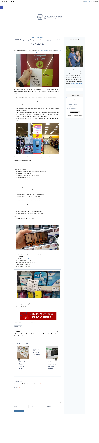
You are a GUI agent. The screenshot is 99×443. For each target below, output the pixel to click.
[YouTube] (14, 1)
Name (16, 406)
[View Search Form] (82, 31)
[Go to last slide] (19, 359)
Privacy (77, 95)
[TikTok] (9, 1)
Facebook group (87, 1)
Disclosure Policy (44, 50)
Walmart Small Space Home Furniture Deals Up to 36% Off (23, 365)
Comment (17, 387)
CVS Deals (34, 37)
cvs (20, 326)
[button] (1, 7)
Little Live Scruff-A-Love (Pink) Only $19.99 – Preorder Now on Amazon (25, 333)
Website (49, 406)
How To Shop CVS (28, 323)
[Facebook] (2, 1)
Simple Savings (40, 37)
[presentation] (23, 352)
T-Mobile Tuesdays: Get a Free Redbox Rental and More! (50, 333)
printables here (26, 258)
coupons (16, 326)
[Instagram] (5, 1)
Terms (74, 95)
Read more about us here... (76, 83)
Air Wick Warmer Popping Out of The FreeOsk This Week (52, 365)
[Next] (56, 359)
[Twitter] (11, 1)
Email (32, 406)
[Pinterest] (7, 1)
